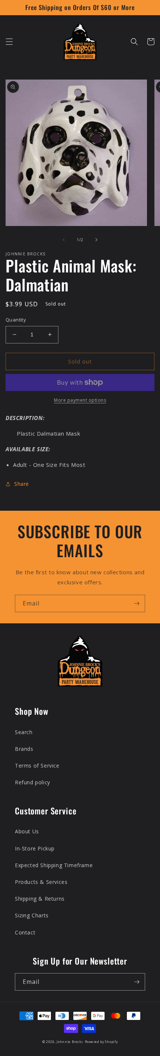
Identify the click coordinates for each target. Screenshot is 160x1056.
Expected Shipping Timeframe (54, 865)
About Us (27, 831)
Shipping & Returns (40, 898)
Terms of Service (37, 765)
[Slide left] (63, 240)
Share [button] (21, 483)
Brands (24, 748)
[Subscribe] (136, 603)
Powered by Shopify (101, 1042)
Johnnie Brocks (70, 1042)
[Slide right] (96, 240)
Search (24, 732)
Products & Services (41, 881)
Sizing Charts (32, 915)
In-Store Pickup (35, 848)
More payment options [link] (80, 400)
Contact (25, 932)
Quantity (16, 319)
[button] (9, 41)
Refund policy (32, 782)
